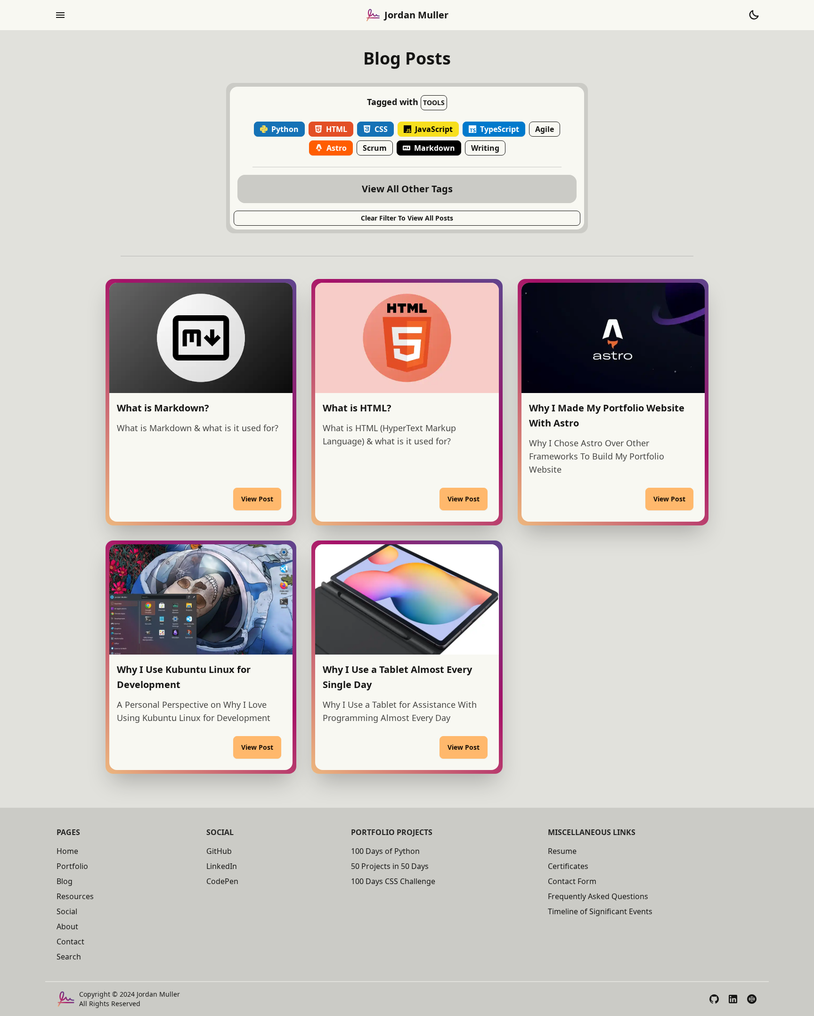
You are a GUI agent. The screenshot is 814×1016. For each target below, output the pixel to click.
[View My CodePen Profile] (751, 999)
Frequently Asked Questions (598, 896)
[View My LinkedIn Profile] (733, 999)
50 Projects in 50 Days (390, 866)
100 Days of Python (385, 851)
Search (69, 956)
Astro (336, 148)
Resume (562, 851)
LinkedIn (221, 866)
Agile (544, 129)
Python (285, 129)
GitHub (219, 851)
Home (67, 851)
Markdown (434, 148)
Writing (485, 148)
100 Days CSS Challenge (393, 881)
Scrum (375, 148)
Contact (70, 941)
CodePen (222, 881)
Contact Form (572, 881)
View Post (257, 498)
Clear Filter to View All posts (407, 217)
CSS (381, 129)
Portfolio (72, 866)
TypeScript (499, 129)
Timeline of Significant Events (600, 911)
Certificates (568, 866)
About (67, 926)
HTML (336, 129)
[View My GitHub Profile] (714, 999)
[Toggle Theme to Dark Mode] (753, 15)
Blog (65, 881)
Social (67, 911)
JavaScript (434, 129)
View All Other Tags (407, 188)
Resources (75, 896)
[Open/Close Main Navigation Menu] (60, 15)
